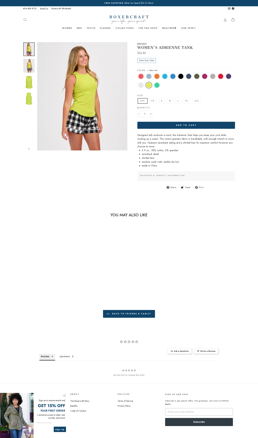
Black (181, 76)
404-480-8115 (30, 8)
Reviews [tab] (45, 356)
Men (79, 28)
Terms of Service (125, 400)
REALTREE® (169, 28)
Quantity (143, 107)
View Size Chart (146, 60)
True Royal (173, 76)
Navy (189, 76)
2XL (197, 100)
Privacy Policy (124, 405)
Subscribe (199, 422)
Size (140, 95)
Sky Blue (149, 76)
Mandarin (157, 76)
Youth (91, 28)
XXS (142, 100)
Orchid (205, 76)
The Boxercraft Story (79, 400)
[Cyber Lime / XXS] (43, 278)
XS (153, 100)
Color (147, 70)
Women (67, 28)
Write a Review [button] (207, 351)
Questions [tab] (65, 356)
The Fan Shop (148, 28)
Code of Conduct (78, 410)
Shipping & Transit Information (162, 175)
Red (221, 76)
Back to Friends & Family (131, 313)
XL (186, 100)
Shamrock (157, 85)
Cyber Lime (149, 85)
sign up (59, 429)
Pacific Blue (165, 76)
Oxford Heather (213, 76)
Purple (229, 76)
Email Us (44, 8)
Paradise (141, 76)
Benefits (73, 405)
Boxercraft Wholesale (61, 8)
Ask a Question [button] (181, 351)
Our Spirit (188, 28)
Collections (125, 28)
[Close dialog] (64, 395)
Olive (197, 76)
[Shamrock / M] (47, 278)
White (141, 85)
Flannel (105, 28)
